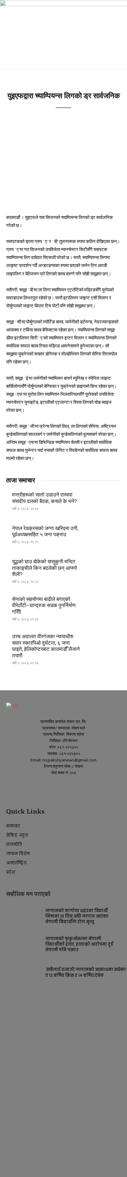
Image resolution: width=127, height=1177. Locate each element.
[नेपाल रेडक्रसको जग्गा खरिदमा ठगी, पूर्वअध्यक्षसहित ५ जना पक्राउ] (103, 535)
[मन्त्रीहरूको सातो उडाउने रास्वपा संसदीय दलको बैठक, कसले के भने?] (103, 501)
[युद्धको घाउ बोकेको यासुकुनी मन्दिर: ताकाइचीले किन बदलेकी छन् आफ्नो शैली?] (103, 569)
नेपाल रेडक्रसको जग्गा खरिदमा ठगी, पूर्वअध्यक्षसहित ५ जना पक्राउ (45, 531)
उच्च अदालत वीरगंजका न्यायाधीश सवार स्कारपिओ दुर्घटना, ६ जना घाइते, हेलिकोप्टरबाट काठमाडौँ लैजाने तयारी (46, 645)
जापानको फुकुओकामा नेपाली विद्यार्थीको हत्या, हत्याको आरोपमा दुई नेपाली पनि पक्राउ (79, 944)
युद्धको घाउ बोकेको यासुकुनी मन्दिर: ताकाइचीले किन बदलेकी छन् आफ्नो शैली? (44, 567)
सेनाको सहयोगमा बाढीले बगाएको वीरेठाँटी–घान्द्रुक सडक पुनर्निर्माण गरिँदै (44, 605)
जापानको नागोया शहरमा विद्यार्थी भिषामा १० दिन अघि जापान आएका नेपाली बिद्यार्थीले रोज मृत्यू (77, 916)
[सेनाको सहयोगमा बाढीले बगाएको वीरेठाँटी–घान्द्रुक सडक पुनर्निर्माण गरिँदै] (103, 606)
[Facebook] (10, 789)
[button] (10, 59)
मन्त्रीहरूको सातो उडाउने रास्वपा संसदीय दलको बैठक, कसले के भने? (44, 498)
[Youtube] (21, 789)
